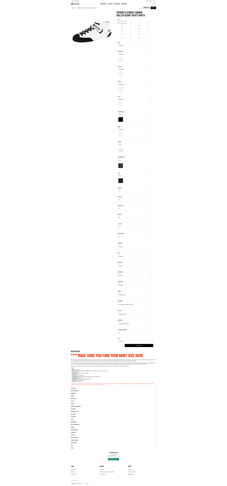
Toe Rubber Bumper (121, 157)
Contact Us (102, 469)
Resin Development (74, 429)
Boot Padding (120, 300)
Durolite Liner (73, 398)
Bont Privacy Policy (132, 471)
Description (75, 351)
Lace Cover (120, 196)
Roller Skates (73, 474)
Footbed (72, 403)
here (139, 355)
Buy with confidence (75, 390)
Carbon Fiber (73, 393)
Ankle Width (120, 243)
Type (119, 338)
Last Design (73, 414)
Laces (119, 173)
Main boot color (120, 51)
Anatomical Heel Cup (74, 411)
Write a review (113, 459)
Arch (118, 252)
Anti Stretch (73, 388)
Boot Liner (119, 310)
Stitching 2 (73, 435)
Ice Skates (73, 471)
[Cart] (155, 4)
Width (119, 42)
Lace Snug (119, 223)
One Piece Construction (75, 424)
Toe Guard (119, 188)
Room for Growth (121, 233)
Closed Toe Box (120, 205)
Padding (72, 427)
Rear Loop (119, 214)
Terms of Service (103, 474)
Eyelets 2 (72, 401)
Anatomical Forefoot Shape (76, 406)
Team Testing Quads (74, 437)
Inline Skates (73, 469)
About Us (130, 469)
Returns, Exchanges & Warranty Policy (107, 471)
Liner (72, 419)
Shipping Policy (131, 474)
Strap (119, 96)
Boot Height (120, 262)
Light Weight (73, 416)
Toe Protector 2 (74, 442)
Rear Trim (119, 81)
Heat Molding (73, 408)
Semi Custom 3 (73, 432)
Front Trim (119, 66)
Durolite (72, 395)
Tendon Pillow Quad (74, 440)
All (75, 7)
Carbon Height (120, 281)
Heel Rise (119, 291)
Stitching (119, 141)
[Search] (152, 4)
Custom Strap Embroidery (122, 329)
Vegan (72, 448)
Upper (72, 445)
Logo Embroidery (121, 111)
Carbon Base (120, 320)
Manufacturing (73, 421)
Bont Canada (76, 480)
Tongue (119, 126)
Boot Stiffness (120, 271)
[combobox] (76, 483)
